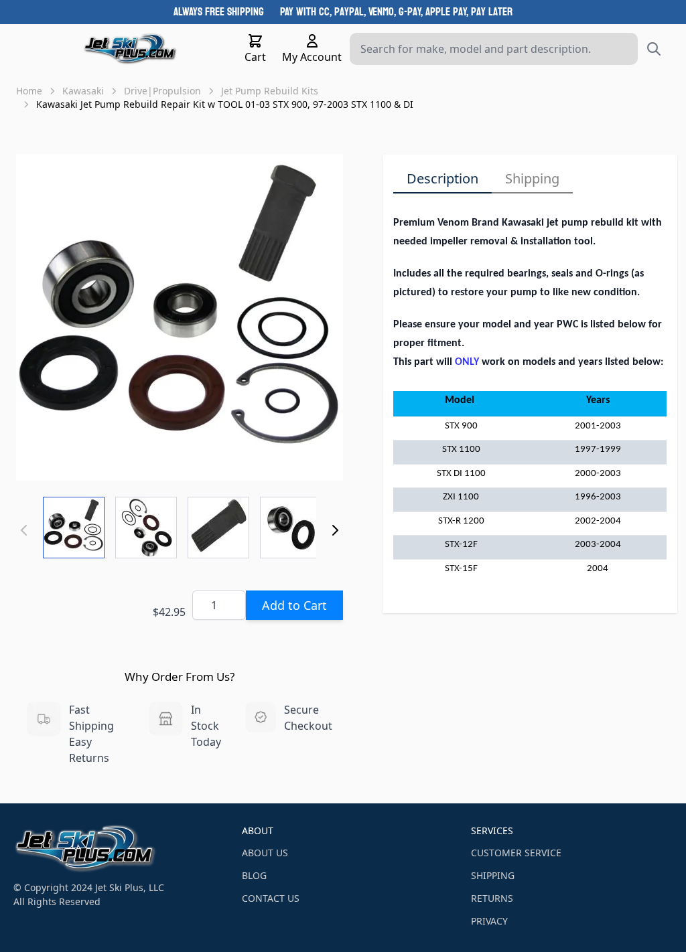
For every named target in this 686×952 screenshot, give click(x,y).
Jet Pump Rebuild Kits (269, 90)
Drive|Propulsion (162, 90)
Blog (254, 875)
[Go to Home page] (130, 49)
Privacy (489, 921)
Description (442, 178)
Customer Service (516, 852)
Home (29, 90)
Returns (492, 898)
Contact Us (270, 898)
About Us (265, 852)
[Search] (654, 49)
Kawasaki (83, 90)
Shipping (532, 178)
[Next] (335, 530)
